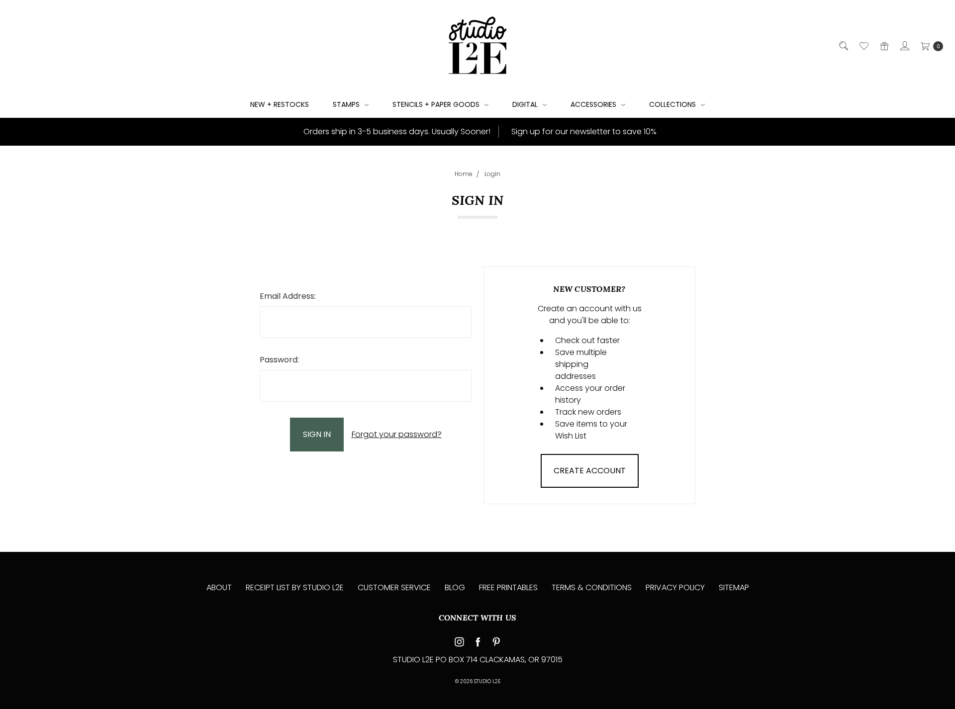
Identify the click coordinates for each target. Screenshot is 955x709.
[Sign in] (904, 46)
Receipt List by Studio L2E (295, 587)
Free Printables (508, 587)
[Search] (843, 46)
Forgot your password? (397, 434)
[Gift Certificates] (883, 46)
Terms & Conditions (592, 587)
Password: (279, 359)
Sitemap (734, 587)
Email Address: (288, 296)
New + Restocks (279, 104)
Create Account (590, 470)
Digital (526, 104)
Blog (455, 587)
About (219, 587)
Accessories (594, 104)
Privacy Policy (675, 587)
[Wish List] (863, 46)
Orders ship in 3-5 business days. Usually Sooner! (395, 131)
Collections (673, 104)
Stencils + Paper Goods (436, 104)
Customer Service (394, 587)
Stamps (347, 104)
